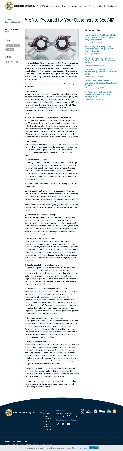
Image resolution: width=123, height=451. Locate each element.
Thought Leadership (97, 6)
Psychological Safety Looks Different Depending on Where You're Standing (99, 48)
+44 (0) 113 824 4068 (64, 413)
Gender (10, 49)
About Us (56, 6)
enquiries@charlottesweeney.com (68, 416)
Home (47, 6)
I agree (93, 448)
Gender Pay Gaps (13, 45)
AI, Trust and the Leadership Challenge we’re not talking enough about (98, 94)
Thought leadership (47, 425)
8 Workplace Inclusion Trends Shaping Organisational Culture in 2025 (101, 71)
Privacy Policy (10, 441)
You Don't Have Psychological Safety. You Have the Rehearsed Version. (100, 60)
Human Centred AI (69, 6)
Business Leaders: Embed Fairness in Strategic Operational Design (101, 83)
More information (79, 448)
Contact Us (112, 6)
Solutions (83, 6)
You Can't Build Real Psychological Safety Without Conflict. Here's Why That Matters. (101, 37)
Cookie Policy (22, 441)
